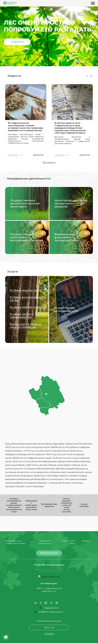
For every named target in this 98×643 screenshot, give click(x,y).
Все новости (49, 162)
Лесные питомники (84, 505)
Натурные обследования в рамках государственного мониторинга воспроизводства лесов (14, 505)
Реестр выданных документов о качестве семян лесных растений (66, 505)
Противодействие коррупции (49, 505)
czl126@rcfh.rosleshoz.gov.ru (50, 612)
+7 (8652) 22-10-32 (50, 608)
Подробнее (17, 42)
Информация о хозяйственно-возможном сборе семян (31, 505)
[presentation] (71, 46)
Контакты (86, 541)
